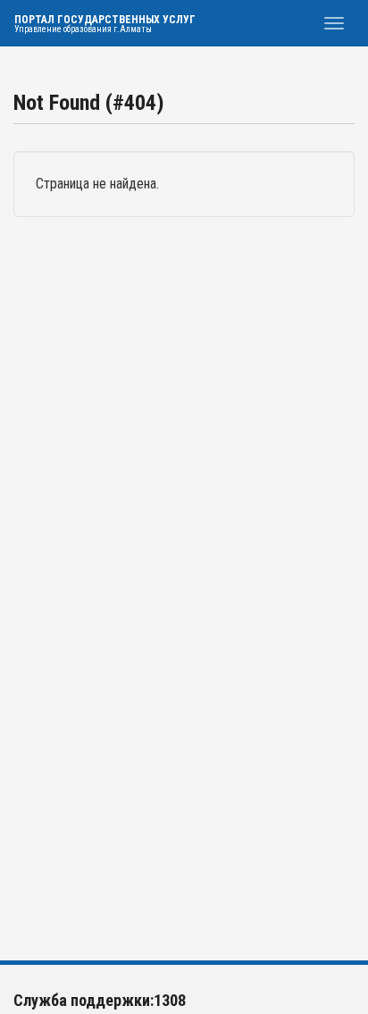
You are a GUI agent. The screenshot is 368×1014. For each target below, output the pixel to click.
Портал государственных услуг (105, 23)
